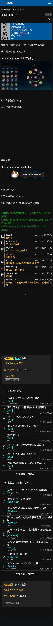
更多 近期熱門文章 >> (26, 474)
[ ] (10, 401)
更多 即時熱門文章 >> (26, 574)
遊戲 (15, 358)
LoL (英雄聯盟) (18, 9)
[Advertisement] (26, 322)
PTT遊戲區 (5, 9)
